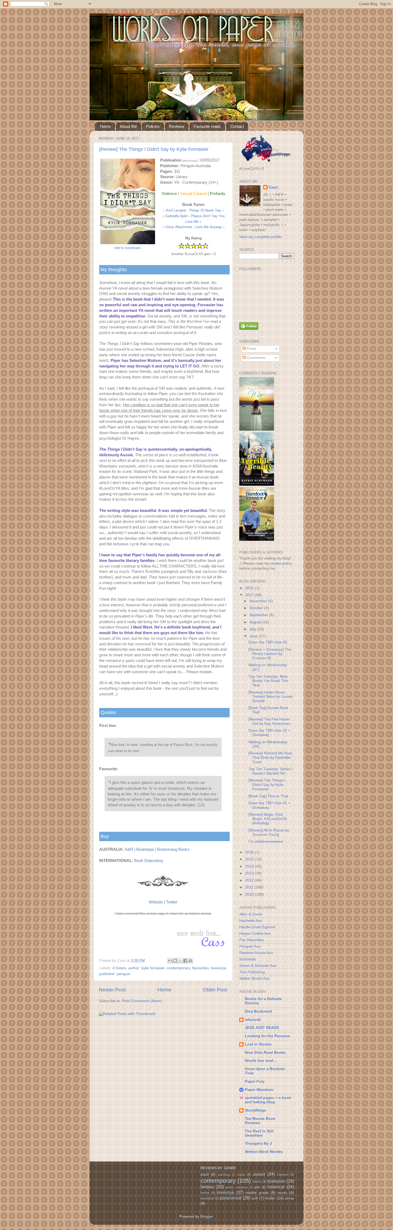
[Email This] (170, 960)
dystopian (276, 1181)
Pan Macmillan (251, 940)
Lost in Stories (258, 1044)
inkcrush (253, 1020)
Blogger (206, 1216)
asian (241, 1175)
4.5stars (119, 968)
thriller (270, 1198)
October (256, 608)
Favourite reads (207, 126)
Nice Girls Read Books (265, 1053)
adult (205, 1174)
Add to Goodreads (127, 248)
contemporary (178, 968)
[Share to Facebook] (185, 960)
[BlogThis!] (175, 960)
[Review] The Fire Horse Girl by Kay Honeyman (269, 721)
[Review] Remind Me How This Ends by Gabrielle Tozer (270, 757)
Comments (255, 358)
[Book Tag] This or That (268, 796)
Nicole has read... (260, 1061)
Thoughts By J (258, 1143)
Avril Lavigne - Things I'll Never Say (193, 210)
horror (205, 1193)
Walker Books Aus (254, 978)
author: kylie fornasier (146, 968)
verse (289, 1198)
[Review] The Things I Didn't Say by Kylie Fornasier (154, 149)
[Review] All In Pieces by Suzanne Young (268, 832)
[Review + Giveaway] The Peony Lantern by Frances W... (269, 653)
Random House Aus (256, 953)
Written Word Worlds (264, 1152)
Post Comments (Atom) (142, 1001)
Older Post (215, 990)
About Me (128, 126)
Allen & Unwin (251, 914)
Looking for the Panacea (267, 1036)
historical (275, 1186)
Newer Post (112, 990)
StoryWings (255, 1110)
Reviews (176, 126)
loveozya (218, 968)
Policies (153, 126)
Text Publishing (252, 972)
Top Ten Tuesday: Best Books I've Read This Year (268, 681)
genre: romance (236, 1187)
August (255, 622)
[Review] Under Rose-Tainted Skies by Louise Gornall (270, 696)
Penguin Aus (249, 946)
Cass (273, 187)
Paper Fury (255, 1081)
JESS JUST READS (262, 1028)
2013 (250, 873)
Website (156, 902)
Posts (251, 349)
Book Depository (148, 861)
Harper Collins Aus (255, 934)
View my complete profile (260, 237)
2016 (250, 852)
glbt (257, 1187)
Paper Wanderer (259, 1090)
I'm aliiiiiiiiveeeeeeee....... (269, 842)
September (259, 615)
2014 (250, 866)
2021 (250, 588)
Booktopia (145, 849)
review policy (281, 563)
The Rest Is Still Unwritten (259, 1133)
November (258, 601)
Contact (237, 126)
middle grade (257, 1193)
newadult (207, 1198)
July (253, 629)
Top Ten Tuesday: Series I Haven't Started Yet (270, 771)
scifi (254, 1198)
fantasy (207, 1186)
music (282, 1193)
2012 (250, 880)
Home (105, 126)
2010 (250, 894)
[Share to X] (180, 960)
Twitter (172, 902)
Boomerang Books (173, 849)
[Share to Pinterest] (190, 960)
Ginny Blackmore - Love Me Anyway (193, 227)
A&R (129, 849)
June (254, 636)
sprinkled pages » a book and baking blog (268, 1100)
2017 (250, 595)
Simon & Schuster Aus (258, 966)
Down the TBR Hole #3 (267, 642)
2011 (249, 887)
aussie (259, 1174)
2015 (250, 859)
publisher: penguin (114, 974)
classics (282, 1175)
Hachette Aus (250, 921)
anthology (224, 1174)
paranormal (230, 1197)
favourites (200, 968)
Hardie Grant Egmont (257, 927)
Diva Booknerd (258, 1011)
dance (256, 1181)
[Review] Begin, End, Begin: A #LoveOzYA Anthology (267, 819)
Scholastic (247, 959)
